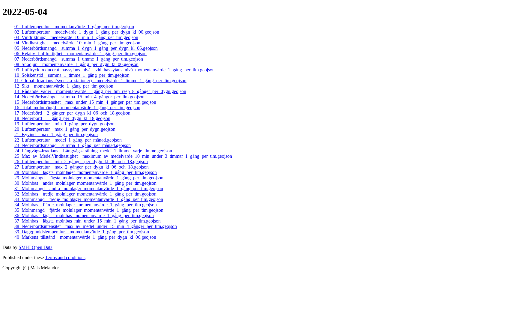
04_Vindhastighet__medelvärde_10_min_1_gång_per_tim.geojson (77, 42)
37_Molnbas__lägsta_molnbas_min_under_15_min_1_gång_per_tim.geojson (87, 220)
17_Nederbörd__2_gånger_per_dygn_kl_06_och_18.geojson (72, 112)
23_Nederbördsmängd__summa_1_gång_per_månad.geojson (72, 145)
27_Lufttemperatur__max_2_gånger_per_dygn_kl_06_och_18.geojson (81, 166)
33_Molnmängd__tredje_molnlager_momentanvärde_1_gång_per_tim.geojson (88, 199)
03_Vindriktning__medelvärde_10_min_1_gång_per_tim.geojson (76, 37)
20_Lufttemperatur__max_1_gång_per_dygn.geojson (64, 129)
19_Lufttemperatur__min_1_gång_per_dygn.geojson (64, 123)
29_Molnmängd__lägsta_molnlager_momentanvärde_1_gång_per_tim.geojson (88, 177)
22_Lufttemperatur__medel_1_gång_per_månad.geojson (68, 139)
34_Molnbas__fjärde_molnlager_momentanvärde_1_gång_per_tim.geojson (85, 204)
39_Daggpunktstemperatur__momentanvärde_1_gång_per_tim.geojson (81, 231)
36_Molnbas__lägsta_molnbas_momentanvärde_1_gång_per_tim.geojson (84, 215)
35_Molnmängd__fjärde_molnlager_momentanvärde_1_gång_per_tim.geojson (88, 210)
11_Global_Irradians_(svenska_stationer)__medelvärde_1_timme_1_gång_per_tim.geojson (100, 80)
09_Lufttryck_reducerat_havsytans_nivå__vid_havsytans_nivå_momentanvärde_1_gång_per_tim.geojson (114, 69)
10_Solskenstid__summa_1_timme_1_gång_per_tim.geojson (72, 75)
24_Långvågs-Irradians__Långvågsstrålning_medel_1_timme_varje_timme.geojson (93, 150)
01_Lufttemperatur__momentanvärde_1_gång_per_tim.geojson (74, 26)
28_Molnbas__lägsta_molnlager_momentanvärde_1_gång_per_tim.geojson (85, 172)
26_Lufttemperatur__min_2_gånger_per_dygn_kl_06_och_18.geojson (81, 161)
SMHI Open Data (35, 247)
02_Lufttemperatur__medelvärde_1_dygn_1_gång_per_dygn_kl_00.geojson (86, 31)
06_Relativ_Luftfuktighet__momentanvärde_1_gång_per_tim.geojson (80, 53)
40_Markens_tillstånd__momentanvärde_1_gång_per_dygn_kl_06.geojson (85, 237)
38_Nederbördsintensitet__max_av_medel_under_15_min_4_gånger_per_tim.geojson (95, 226)
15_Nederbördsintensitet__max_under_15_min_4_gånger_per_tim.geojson (85, 102)
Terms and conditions (65, 257)
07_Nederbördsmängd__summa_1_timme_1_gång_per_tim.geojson (78, 58)
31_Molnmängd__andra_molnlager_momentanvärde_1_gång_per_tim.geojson (88, 188)
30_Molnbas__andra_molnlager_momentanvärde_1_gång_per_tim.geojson (85, 183)
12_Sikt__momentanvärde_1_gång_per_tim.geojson (63, 85)
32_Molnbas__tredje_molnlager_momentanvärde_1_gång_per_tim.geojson (85, 193)
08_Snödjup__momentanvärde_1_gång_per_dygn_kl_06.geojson (76, 64)
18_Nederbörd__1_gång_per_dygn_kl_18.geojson (62, 118)
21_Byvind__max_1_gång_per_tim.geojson (56, 134)
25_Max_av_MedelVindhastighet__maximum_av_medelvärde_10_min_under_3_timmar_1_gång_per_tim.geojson (123, 156)
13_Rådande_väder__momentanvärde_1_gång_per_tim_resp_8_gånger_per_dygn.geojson (100, 91)
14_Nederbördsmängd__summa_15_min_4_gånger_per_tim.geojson (79, 96)
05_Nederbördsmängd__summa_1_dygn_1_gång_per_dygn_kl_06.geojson (86, 48)
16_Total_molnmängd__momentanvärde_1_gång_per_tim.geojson (77, 107)
